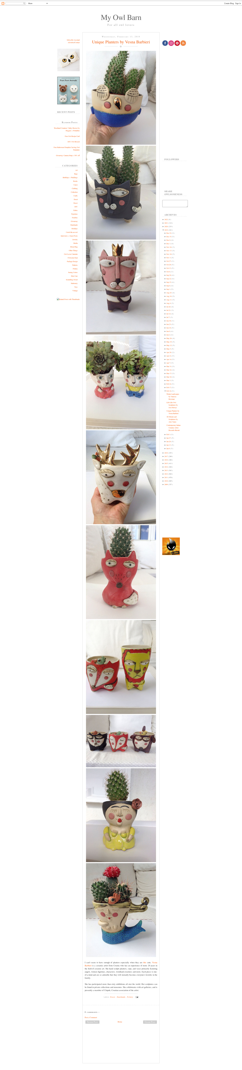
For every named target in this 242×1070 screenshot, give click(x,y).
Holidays (75, 228)
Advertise (71, 42)
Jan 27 (168, 438)
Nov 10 (169, 254)
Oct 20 (168, 264)
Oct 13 (168, 268)
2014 (166, 467)
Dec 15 (169, 236)
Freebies (75, 217)
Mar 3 (168, 380)
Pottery (75, 269)
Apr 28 (169, 352)
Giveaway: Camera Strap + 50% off (68, 155)
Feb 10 (168, 391)
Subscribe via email (73, 40)
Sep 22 (168, 278)
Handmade (74, 225)
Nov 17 (169, 250)
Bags (76, 174)
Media (75, 243)
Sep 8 (168, 285)
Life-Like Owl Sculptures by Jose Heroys (172, 405)
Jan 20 (168, 441)
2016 (166, 460)
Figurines (74, 214)
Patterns (75, 265)
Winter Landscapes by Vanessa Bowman (173, 396)
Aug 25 (169, 292)
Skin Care (74, 276)
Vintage (75, 290)
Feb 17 (168, 387)
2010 (166, 481)
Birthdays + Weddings (70, 177)
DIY (76, 206)
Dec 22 (169, 233)
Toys (76, 287)
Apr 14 (169, 359)
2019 (166, 230)
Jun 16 (168, 328)
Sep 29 (168, 275)
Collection (74, 192)
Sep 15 (168, 282)
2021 (166, 223)
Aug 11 (169, 300)
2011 (166, 477)
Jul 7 (168, 317)
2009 (166, 484)
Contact (77, 42)
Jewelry (75, 239)
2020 (166, 226)
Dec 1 (168, 243)
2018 (166, 453)
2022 (166, 219)
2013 (166, 470)
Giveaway (74, 221)
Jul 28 (168, 307)
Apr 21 (169, 356)
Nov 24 (169, 247)
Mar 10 (169, 377)
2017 (166, 456)
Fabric (75, 210)
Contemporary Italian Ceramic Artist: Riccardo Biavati (174, 427)
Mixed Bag (74, 247)
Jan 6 (168, 448)
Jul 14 (168, 314)
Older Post (150, 1021)
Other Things (73, 250)
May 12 (169, 345)
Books (75, 181)
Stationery (74, 283)
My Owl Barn (121, 17)
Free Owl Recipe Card (72, 136)
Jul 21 (168, 310)
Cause (76, 185)
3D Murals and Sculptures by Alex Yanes (172, 419)
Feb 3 (168, 434)
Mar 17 (169, 373)
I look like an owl (72, 232)
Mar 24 (169, 370)
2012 (166, 474)
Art (76, 170)
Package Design (72, 261)
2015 (166, 463)
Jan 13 (168, 445)
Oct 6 (168, 271)
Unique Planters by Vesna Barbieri (121, 41)
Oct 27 (168, 261)
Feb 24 (168, 384)
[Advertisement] (121, 1035)
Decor (76, 203)
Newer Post (92, 1021)
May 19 (169, 342)
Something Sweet (72, 279)
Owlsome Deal (73, 258)
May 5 (168, 349)
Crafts (76, 196)
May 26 (169, 338)
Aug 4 (168, 303)
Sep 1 (168, 289)
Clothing (75, 188)
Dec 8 (168, 240)
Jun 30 (168, 321)
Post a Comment (91, 1017)
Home (120, 1021)
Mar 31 (169, 366)
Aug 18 (169, 296)
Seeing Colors (73, 272)
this (144, 962)
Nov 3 (168, 257)
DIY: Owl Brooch (74, 141)
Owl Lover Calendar (71, 254)
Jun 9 (168, 331)
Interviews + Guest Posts (69, 236)
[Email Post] (136, 997)
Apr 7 (168, 363)
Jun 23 (168, 324)
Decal (76, 199)
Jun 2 (168, 335)
